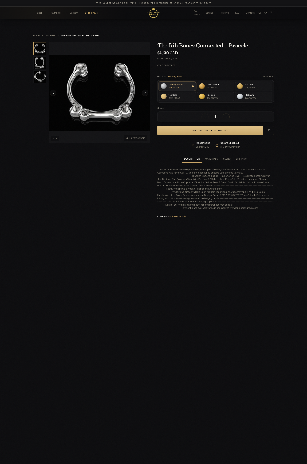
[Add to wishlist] (269, 130)
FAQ (237, 12)
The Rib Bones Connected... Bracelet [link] (80, 35)
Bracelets (50, 35)
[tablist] (215, 159)
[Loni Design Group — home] (153, 13)
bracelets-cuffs (177, 216)
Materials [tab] (211, 158)
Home (36, 35)
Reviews (224, 12)
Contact (250, 12)
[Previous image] (53, 93)
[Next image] (145, 93)
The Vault (93, 12)
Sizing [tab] (227, 158)
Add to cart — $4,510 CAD (210, 130)
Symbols (56, 12)
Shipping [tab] (241, 158)
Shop (40, 12)
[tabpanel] (215, 191)
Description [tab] (192, 158)
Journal (209, 12)
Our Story (197, 13)
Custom (74, 12)
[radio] (177, 86)
